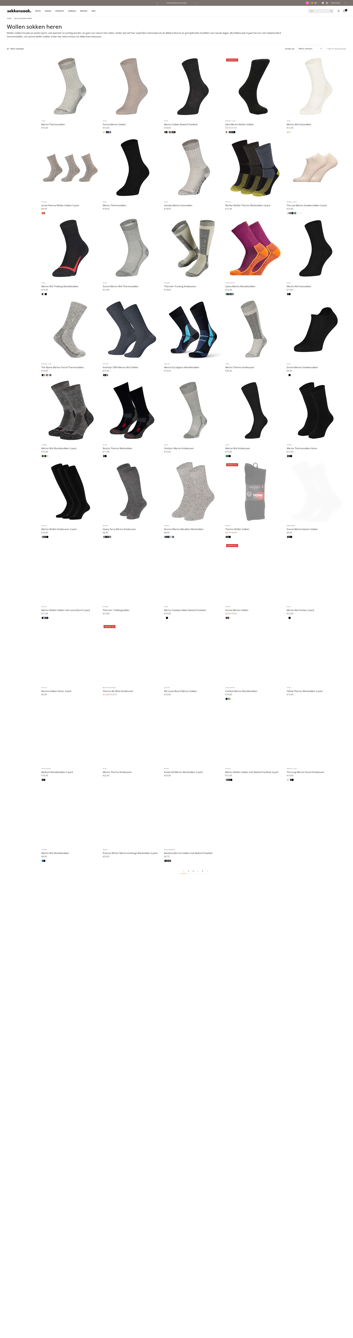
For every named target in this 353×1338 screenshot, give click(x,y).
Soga (43, 121)
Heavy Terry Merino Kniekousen (119, 529)
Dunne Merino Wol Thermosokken (120, 286)
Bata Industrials (109, 688)
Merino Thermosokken (53, 124)
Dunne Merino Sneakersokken (302, 367)
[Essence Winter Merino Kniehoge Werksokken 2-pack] (131, 815)
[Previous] (42, 87)
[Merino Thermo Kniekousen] (254, 329)
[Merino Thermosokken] (70, 86)
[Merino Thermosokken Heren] (315, 410)
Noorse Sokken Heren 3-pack (56, 691)
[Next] (99, 87)
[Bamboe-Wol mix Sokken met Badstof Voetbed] (193, 815)
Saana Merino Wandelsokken (240, 286)
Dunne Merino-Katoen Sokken (302, 529)
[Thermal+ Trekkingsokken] (131, 572)
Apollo (44, 202)
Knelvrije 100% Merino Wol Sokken (120, 367)
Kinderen (59, 11)
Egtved (105, 364)
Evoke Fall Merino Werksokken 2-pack (183, 772)
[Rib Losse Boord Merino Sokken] (193, 653)
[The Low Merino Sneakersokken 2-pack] (315, 167)
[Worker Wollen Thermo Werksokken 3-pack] (254, 167)
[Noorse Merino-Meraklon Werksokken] (193, 491)
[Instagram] (327, 3)
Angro (289, 445)
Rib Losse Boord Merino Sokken (180, 691)
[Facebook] (323, 3)
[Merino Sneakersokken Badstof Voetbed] (193, 572)
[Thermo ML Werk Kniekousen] (131, 653)
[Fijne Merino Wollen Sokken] (254, 86)
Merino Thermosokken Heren (302, 448)
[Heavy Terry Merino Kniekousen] (131, 491)
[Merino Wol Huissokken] (315, 86)
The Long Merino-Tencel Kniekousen (305, 772)
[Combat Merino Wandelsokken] (254, 653)
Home (9, 18)
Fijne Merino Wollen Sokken (239, 124)
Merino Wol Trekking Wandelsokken (59, 286)
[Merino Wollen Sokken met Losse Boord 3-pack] (70, 572)
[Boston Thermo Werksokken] (131, 410)
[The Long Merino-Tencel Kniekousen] (315, 734)
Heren (38, 11)
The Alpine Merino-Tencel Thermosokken (62, 367)
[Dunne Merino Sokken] (131, 86)
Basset (227, 526)
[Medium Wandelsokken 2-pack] (70, 734)
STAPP (105, 445)
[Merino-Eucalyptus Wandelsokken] (193, 329)
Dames (48, 11)
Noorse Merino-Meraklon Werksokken (184, 529)
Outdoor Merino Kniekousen (179, 448)
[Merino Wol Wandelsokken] (70, 815)
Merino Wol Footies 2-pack (300, 610)
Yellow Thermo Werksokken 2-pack (305, 691)
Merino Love (230, 121)
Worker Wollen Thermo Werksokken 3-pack (247, 205)
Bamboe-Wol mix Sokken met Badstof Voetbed (188, 853)
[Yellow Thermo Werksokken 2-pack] (315, 653)
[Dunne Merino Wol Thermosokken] (131, 248)
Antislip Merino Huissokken (178, 205)
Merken (83, 11)
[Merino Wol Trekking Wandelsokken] (70, 248)
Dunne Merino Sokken (114, 124)
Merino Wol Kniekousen (237, 448)
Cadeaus (72, 11)
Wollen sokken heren (23, 18)
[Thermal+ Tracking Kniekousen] (193, 248)
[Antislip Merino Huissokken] (193, 167)
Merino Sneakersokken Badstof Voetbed (185, 610)
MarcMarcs (291, 526)
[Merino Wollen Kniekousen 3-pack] (70, 491)
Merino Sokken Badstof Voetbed (180, 124)
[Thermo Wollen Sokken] (254, 491)
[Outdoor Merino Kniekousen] (193, 410)
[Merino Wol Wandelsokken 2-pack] (70, 410)
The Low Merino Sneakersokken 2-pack (307, 205)
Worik (166, 768)
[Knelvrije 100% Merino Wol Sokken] (131, 329)
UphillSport (230, 283)
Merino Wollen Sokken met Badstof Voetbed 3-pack (251, 772)
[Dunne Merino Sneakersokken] (315, 329)
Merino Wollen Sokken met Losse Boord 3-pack (65, 610)
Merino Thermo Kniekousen (239, 367)
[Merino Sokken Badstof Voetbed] (193, 86)
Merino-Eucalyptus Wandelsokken (181, 367)
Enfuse (167, 364)
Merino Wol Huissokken (299, 124)
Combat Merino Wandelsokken (241, 691)
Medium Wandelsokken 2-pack (57, 772)
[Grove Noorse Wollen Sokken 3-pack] (70, 167)
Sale (93, 11)
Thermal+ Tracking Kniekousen (180, 286)
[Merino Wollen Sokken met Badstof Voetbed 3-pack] (254, 734)
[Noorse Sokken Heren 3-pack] (70, 653)
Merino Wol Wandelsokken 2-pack (58, 448)
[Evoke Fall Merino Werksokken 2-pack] (193, 734)
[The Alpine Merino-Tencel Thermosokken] (70, 329)
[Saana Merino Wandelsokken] (254, 248)
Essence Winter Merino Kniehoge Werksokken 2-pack (130, 853)
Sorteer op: (290, 48)
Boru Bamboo (169, 849)
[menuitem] (39, 11)
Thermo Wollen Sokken (237, 529)
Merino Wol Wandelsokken (55, 853)
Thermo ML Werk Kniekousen (118, 691)
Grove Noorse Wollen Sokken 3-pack (60, 205)
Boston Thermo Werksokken (117, 448)
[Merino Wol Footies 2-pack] (315, 572)
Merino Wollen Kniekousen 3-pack (59, 529)
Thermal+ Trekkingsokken (116, 610)
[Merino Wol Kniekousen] (254, 410)
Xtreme (167, 283)
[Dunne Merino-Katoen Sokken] (315, 491)
